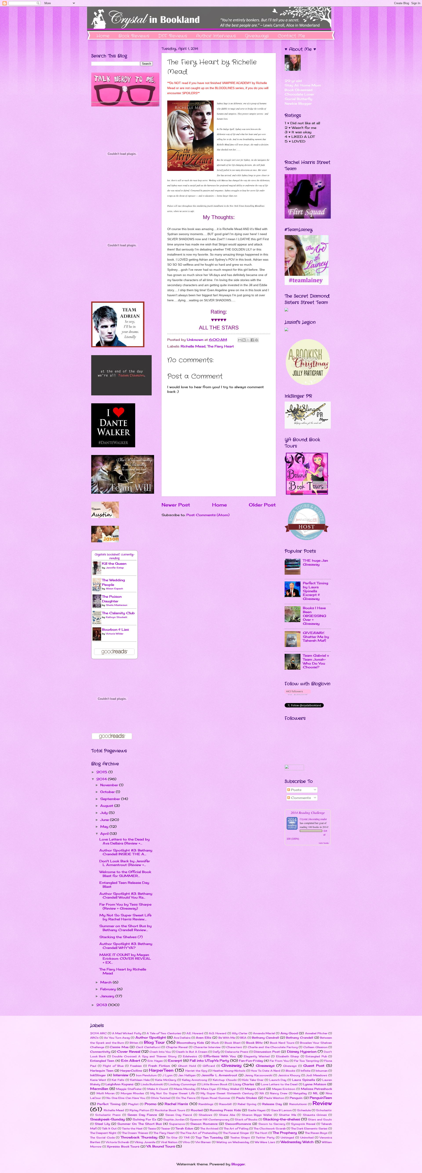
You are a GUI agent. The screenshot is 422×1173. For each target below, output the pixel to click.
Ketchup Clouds (225, 1080)
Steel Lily (102, 1123)
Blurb (215, 1042)
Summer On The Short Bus (139, 1123)
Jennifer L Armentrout (219, 1075)
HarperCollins (131, 1070)
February (108, 989)
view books (324, 842)
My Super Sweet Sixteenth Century (227, 1093)
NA (262, 1093)
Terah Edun (184, 1128)
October (108, 792)
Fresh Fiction (159, 1065)
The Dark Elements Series (309, 1128)
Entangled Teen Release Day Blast (124, 885)
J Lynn (167, 1075)
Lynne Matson (314, 1084)
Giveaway (231, 1065)
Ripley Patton (139, 1110)
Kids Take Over (253, 1080)
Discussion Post (267, 1051)
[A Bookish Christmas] (308, 384)
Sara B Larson (281, 1110)
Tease (152, 1128)
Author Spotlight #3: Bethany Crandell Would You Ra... (125, 896)
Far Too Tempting (306, 1060)
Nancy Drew (278, 1093)
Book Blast (233, 1042)
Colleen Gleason (315, 1047)
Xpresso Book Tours (123, 1146)
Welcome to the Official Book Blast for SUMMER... (125, 874)
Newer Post (176, 505)
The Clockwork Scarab (270, 1128)
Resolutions (298, 1104)
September (110, 799)
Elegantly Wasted (256, 1056)
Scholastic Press (108, 1114)
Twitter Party (265, 1137)
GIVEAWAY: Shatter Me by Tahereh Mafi (316, 637)
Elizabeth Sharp (287, 1056)
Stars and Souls (320, 1119)
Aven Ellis (203, 1037)
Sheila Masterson (116, 605)
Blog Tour (154, 1042)
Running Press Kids (225, 1110)
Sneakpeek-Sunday (107, 1119)
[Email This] (240, 340)
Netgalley (300, 1093)
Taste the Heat (132, 1128)
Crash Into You (160, 1051)
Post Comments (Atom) (207, 515)
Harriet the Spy (196, 1070)
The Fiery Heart (220, 346)
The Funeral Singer (236, 1133)
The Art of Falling (236, 1128)
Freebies (136, 1065)
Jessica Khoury (289, 1075)
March (106, 982)
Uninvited (307, 1137)
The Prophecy (285, 1133)
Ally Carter (239, 1033)
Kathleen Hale (140, 1080)
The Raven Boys (316, 1133)
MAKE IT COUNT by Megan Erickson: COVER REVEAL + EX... (125, 959)
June (105, 820)
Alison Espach (114, 588)
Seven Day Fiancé (178, 1114)
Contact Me (291, 36)
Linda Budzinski (152, 1084)
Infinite (305, 1070)
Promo (150, 1104)
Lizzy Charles (243, 1084)
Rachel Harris (176, 1104)
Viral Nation (169, 1142)
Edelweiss (190, 1056)
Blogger (238, 1164)
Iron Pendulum (146, 1075)
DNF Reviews (172, 36)
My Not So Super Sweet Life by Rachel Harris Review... (125, 917)
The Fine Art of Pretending (199, 1133)
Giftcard (209, 1065)
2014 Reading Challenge (308, 812)
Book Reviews (133, 36)
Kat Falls (118, 1080)
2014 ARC (98, 1033)
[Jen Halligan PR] (307, 539)
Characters (234, 1047)
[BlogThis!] (244, 340)
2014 (102, 779)
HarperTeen (161, 1070)
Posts (295, 790)
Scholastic (324, 1110)
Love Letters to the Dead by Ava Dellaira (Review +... (124, 841)
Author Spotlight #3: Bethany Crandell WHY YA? (125, 946)
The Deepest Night (103, 1133)
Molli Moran (105, 1093)
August (107, 806)
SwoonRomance (238, 1123)
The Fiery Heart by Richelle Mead (122, 971)
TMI (186, 1137)
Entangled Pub (316, 1056)
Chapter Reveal (177, 1047)
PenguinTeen (321, 1098)
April (105, 834)
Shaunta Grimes (315, 1114)
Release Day (272, 1104)
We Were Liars (265, 1142)
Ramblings (205, 1104)
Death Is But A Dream (191, 1051)
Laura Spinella (303, 1080)
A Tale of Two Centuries (164, 1033)
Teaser (165, 1128)
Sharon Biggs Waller (257, 1114)
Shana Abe (227, 1114)
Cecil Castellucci (148, 1047)
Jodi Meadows (316, 1075)
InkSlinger (98, 1075)
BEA (243, 1037)
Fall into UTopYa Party (209, 1061)
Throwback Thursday (139, 1137)
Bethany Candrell (265, 1037)
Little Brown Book (214, 1084)
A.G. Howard (217, 1033)
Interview (120, 1075)
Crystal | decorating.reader (313, 819)
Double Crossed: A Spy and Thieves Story (144, 1056)
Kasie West (98, 1080)
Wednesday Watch (297, 1142)
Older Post (262, 505)
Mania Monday (184, 1089)
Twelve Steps (240, 1137)
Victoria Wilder (114, 633)
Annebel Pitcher (316, 1033)
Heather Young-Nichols (229, 1070)
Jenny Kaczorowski (258, 1075)
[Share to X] (248, 340)
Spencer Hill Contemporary (209, 1119)
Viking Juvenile (145, 1142)
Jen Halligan (187, 1075)
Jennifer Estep (115, 567)
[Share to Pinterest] (256, 340)
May (104, 827)
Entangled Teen (102, 1060)
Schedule (304, 1110)
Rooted (197, 1110)
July (104, 813)
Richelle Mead (193, 346)
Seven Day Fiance (142, 1114)
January (107, 996)
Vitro (186, 1142)
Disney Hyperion (301, 1052)
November (109, 785)
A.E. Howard (194, 1033)
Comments (300, 798)
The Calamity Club (118, 613)
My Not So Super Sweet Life (172, 1093)
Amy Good (289, 1033)
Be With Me (226, 1037)
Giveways (290, 1065)
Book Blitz (254, 1042)
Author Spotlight (150, 1038)
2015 (102, 772)
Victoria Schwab (117, 1142)
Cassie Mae (119, 1047)
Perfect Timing (108, 1104)
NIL (315, 1093)
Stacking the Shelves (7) (121, 937)
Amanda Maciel (264, 1033)
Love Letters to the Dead (279, 1084)
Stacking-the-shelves (281, 1119)
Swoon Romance (204, 1123)
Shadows (205, 1114)
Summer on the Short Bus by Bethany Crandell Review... (125, 928)
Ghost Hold (187, 1065)
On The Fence (185, 1098)
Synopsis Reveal (303, 1123)
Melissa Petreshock (316, 1089)
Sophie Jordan (174, 1119)
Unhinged (287, 1137)
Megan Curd (255, 1089)
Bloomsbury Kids (190, 1042)
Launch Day (278, 1080)
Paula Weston (274, 1098)
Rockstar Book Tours (170, 1110)
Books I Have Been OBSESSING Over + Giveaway (314, 616)
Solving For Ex (144, 1119)
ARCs (94, 1037)
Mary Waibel (230, 1089)
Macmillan (99, 1089)
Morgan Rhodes (132, 1093)
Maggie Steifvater (129, 1089)
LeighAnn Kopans (119, 1084)
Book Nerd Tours (282, 1042)
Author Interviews (216, 36)
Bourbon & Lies (115, 630)
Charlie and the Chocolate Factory (273, 1047)
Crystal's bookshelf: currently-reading (115, 556)
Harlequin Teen (101, 1070)
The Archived (209, 1128)
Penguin (296, 1098)
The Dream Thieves (135, 1133)
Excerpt (175, 1061)
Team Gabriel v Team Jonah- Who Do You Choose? (316, 661)
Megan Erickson (283, 1089)
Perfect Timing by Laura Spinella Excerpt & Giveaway (315, 591)
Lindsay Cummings (182, 1084)
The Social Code (102, 1137)
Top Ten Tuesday (209, 1137)
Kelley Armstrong (194, 1080)
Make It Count (157, 1089)
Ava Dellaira (182, 1037)
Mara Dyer (208, 1089)
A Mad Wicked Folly (126, 1033)
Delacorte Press (236, 1051)
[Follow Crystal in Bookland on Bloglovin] (298, 694)
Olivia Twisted (161, 1098)
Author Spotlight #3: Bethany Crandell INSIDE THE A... (125, 852)
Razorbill (225, 1104)
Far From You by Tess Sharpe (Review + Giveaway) (125, 906)
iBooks (290, 1070)
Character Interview (207, 1047)
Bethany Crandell (299, 1037)
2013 (102, 1005)
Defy (216, 1051)
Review (322, 1103)
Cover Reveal (128, 1052)
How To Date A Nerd (265, 1070)
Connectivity (100, 1051)
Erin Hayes (155, 1060)
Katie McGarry (165, 1080)
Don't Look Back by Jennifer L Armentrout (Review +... (124, 863)
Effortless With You (220, 1056)
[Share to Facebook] (252, 340)
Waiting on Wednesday (232, 1142)
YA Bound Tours (160, 1146)
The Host (261, 1133)
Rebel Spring (247, 1104)
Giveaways (257, 36)
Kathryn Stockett (116, 617)
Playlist (133, 1104)
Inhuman (321, 1070)
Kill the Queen (114, 564)
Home (102, 36)
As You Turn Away (117, 1037)
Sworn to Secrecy (271, 1123)
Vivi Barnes (203, 1142)
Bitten (134, 1042)
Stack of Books (246, 1119)
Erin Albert (130, 1061)
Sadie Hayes (257, 1110)
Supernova (177, 1123)
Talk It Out (109, 1128)
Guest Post (313, 1066)
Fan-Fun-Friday (251, 1060)
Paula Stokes (246, 1098)
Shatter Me (287, 1114)
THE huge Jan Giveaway (315, 562)
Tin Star (172, 1137)
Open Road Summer (215, 1098)
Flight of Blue (113, 1065)
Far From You (279, 1060)
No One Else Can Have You (125, 1098)
